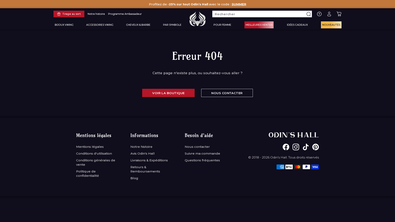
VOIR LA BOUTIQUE (168, 93)
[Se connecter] (329, 14)
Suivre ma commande (202, 153)
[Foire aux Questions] (319, 14)
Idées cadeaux (297, 24)
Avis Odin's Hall (142, 153)
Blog (134, 178)
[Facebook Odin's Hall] (286, 147)
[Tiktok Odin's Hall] (305, 147)
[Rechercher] (308, 14)
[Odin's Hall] (197, 19)
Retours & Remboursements (145, 169)
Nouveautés (331, 24)
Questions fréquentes (202, 160)
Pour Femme (222, 24)
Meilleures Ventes (259, 24)
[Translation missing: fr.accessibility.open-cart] (339, 14)
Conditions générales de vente (95, 162)
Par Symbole (172, 24)
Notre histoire (141, 147)
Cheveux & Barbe (138, 24)
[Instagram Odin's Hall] (296, 147)
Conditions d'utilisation (94, 153)
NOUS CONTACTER (227, 93)
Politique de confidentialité (87, 173)
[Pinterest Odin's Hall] (315, 147)
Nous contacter (197, 147)
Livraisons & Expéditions (149, 160)
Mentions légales (90, 147)
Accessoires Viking (99, 24)
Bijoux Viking (64, 24)
